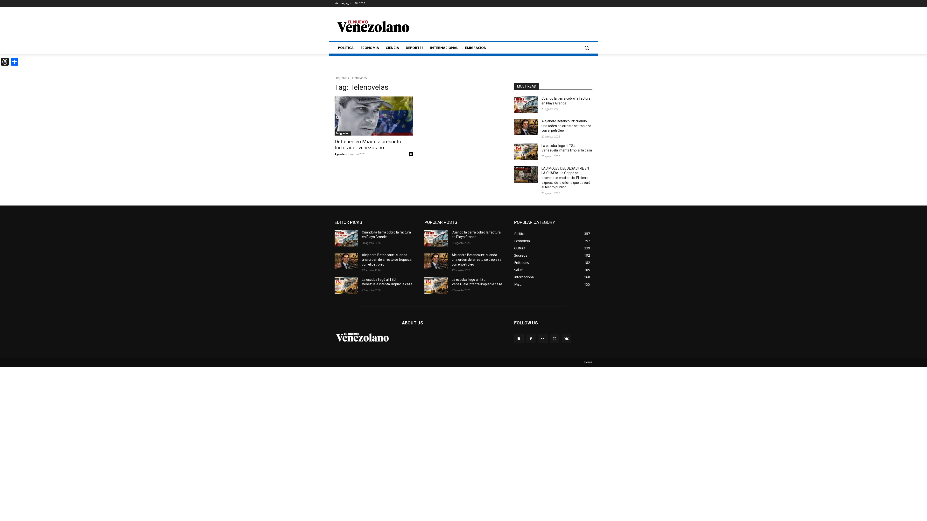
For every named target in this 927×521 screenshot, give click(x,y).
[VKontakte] (566, 338)
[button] (586, 48)
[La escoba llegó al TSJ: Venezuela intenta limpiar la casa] (526, 152)
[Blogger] (519, 338)
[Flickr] (542, 338)
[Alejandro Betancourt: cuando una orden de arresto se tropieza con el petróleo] (526, 127)
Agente (340, 154)
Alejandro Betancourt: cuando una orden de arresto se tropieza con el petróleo (566, 125)
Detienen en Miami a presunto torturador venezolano (368, 145)
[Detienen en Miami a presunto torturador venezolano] (374, 116)
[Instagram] (554, 338)
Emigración (343, 133)
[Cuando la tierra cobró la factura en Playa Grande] (526, 104)
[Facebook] (530, 338)
